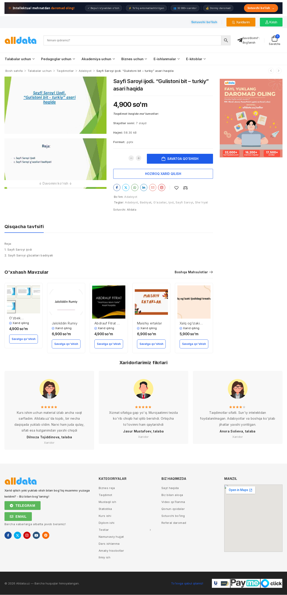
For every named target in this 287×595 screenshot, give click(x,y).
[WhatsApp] (134, 187)
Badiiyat (146, 202)
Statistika (105, 509)
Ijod (171, 202)
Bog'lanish (249, 42)
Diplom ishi (107, 522)
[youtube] (36, 535)
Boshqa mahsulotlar (191, 272)
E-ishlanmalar (165, 59)
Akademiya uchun (96, 59)
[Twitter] (125, 187)
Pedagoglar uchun (56, 59)
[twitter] (17, 535)
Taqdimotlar (65, 71)
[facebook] (8, 535)
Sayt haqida (170, 488)
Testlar (104, 529)
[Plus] (138, 158)
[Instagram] (161, 187)
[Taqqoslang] (185, 188)
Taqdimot (105, 495)
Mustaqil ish (107, 502)
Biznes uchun (132, 59)
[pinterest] (45, 535)
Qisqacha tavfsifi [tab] (24, 226)
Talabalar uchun (18, 59)
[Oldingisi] (271, 70)
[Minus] (131, 158)
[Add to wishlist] (176, 188)
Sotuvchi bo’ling (173, 516)
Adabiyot (85, 71)
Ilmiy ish (104, 557)
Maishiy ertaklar (149, 323)
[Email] (152, 187)
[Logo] (20, 40)
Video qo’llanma (173, 502)
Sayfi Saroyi (184, 202)
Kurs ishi (105, 516)
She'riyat (201, 202)
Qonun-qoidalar (173, 509)
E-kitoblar (194, 59)
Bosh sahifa (14, 71)
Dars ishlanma (109, 543)
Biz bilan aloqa (172, 495)
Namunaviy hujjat (111, 536)
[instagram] (26, 535)
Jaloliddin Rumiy (64, 323)
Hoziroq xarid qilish (163, 174)
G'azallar (160, 202)
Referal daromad (173, 522)
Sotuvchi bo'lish (261, 8)
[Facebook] (116, 187)
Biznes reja (107, 488)
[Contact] (240, 40)
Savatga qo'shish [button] (24, 339)
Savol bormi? (251, 38)
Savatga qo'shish (182, 159)
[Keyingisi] (279, 70)
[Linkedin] (143, 187)
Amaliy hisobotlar (111, 550)
